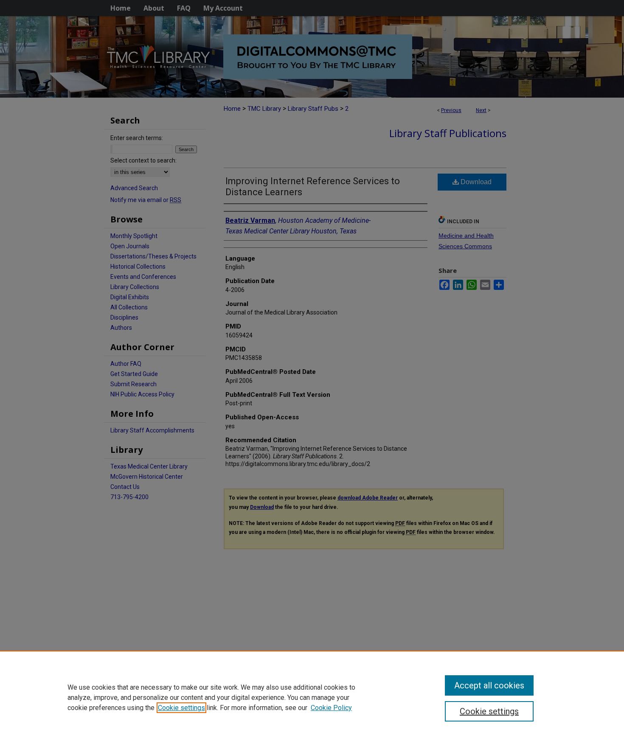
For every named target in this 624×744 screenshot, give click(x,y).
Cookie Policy (331, 708)
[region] (312, 697)
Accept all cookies (489, 685)
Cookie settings (181, 708)
